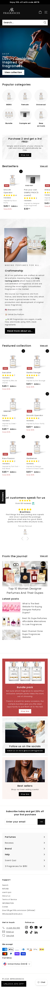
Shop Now (25, 711)
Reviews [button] (2, 496)
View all (44, 166)
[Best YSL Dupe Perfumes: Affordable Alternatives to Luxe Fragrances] (11, 622)
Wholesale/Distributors (12, 914)
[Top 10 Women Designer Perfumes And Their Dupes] (25, 573)
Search (5, 885)
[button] (9, 195)
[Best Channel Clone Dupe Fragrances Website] (11, 635)
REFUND (5, 889)
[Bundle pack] (25, 673)
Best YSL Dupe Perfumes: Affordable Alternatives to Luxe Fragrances (34, 621)
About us (6, 896)
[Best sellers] (25, 771)
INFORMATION (8, 903)
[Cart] (40, 12)
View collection (13, 72)
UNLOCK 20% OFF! (13, 984)
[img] (25, 500)
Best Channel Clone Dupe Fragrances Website (32, 634)
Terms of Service (9, 899)
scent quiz (6, 892)
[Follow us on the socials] (25, 732)
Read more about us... (20, 331)
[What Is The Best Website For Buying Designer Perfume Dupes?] (11, 607)
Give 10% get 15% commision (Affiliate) (18, 910)
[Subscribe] (41, 822)
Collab (5, 907)
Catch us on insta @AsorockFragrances (25, 751)
